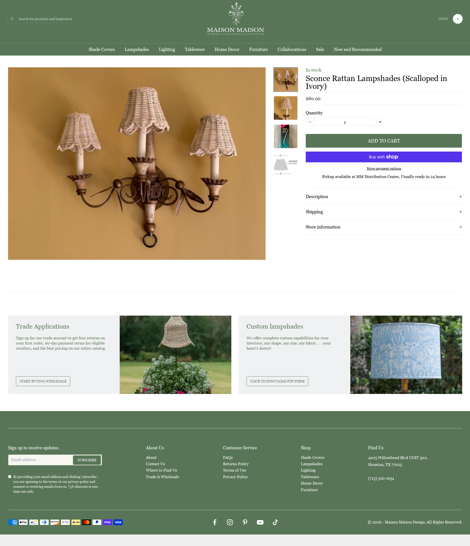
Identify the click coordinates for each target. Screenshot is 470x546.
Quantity (314, 112)
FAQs (228, 457)
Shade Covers (102, 49)
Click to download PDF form (277, 381)
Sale (320, 49)
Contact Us (155, 464)
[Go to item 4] (285, 165)
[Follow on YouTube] (260, 522)
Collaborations (292, 49)
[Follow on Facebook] (214, 522)
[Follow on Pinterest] (245, 522)
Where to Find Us (161, 470)
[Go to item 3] (285, 136)
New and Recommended (358, 49)
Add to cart (384, 140)
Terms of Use (234, 470)
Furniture (258, 49)
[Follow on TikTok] (275, 522)
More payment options (384, 168)
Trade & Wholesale (162, 477)
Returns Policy (236, 464)
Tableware (195, 49)
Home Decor (227, 49)
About (151, 457)
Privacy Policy (235, 477)
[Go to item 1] (285, 79)
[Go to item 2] (285, 108)
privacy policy (78, 482)
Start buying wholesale (43, 381)
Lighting (167, 49)
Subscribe (86, 460)
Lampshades (137, 49)
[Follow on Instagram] (230, 522)
